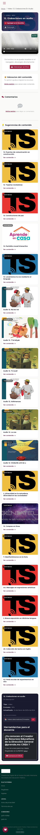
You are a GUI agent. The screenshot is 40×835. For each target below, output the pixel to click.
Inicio (3, 9)
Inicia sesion (9, 84)
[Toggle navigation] (4, 3)
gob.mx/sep (5, 815)
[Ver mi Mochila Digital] (5, 829)
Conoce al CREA (15, 756)
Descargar (10, 27)
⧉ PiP (34, 36)
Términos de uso (7, 806)
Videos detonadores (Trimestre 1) (19, 719)
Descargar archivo (21, 67)
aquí (25, 751)
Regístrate (4, 789)
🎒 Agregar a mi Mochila (14, 23)
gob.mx (4, 819)
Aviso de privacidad (8, 802)
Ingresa (3, 793)
